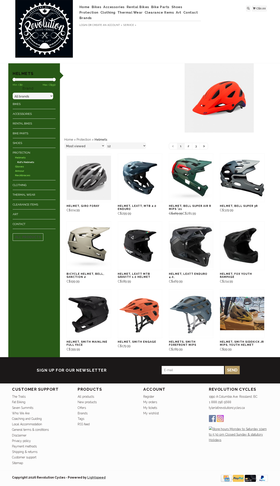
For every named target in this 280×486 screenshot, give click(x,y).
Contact (190, 12)
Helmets (20, 157)
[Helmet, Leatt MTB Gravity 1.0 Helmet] (140, 246)
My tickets (150, 408)
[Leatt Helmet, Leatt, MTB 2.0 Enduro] (140, 178)
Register (148, 396)
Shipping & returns (24, 452)
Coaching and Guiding (27, 418)
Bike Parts (160, 7)
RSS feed (84, 424)
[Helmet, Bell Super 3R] (242, 178)
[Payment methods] (227, 478)
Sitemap (17, 463)
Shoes (177, 7)
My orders (150, 402)
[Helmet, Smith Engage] (140, 313)
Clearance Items (159, 12)
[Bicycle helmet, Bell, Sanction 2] (89, 246)
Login (83, 25)
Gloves (19, 166)
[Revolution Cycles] (44, 31)
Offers (82, 408)
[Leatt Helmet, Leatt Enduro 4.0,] (191, 246)
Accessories (114, 7)
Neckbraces (22, 175)
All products (28, 237)
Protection (88, 12)
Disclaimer (19, 435)
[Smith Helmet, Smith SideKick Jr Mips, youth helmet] (242, 313)
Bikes (97, 7)
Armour (19, 171)
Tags (81, 418)
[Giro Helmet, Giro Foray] (89, 178)
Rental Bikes (138, 7)
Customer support (24, 457)
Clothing (108, 12)
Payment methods (24, 446)
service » (129, 25)
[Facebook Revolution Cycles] (212, 418)
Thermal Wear (130, 12)
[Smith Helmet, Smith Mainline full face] (89, 313)
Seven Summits (22, 408)
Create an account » (107, 25)
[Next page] (204, 146)
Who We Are (21, 413)
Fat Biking (18, 402)
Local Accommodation (27, 424)
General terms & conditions (30, 429)
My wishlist (151, 413)
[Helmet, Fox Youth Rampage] (242, 246)
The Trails (19, 396)
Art (178, 12)
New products (87, 402)
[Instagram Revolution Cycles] (220, 418)
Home (84, 7)
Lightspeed (96, 477)
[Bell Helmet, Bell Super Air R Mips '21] (191, 178)
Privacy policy (21, 441)
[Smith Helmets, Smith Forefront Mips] (191, 313)
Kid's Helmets (25, 162)
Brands (85, 18)
